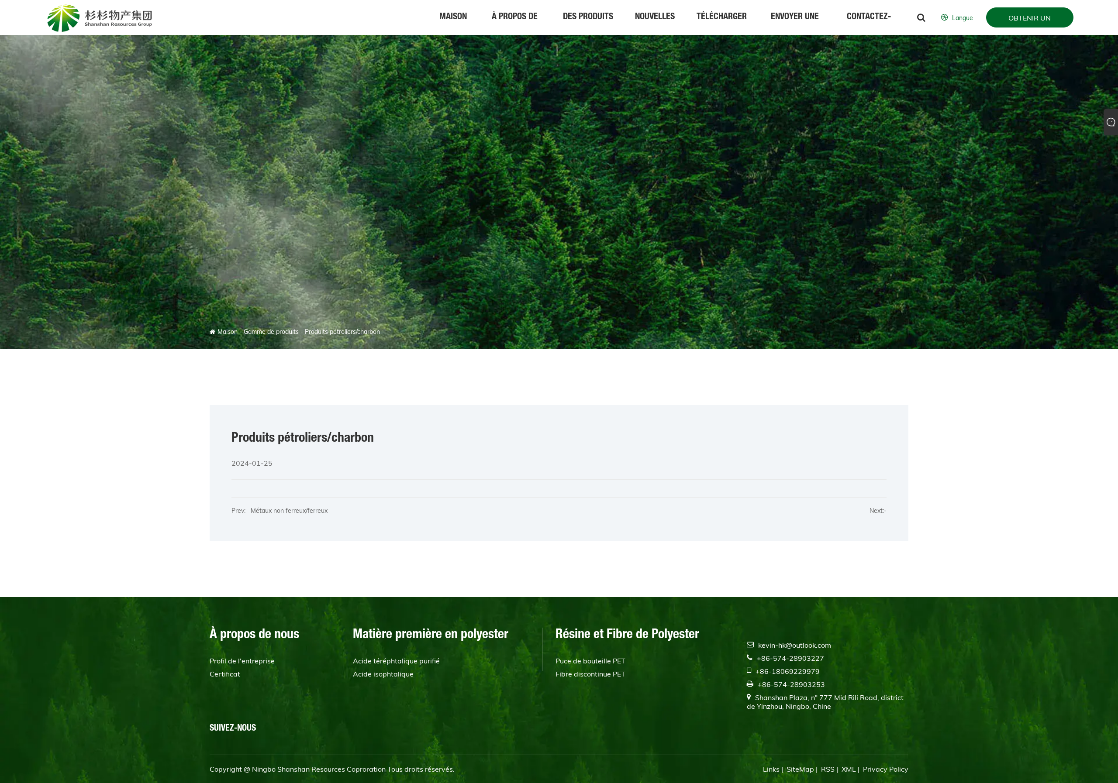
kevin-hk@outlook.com (794, 645)
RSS (828, 769)
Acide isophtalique (383, 674)
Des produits (588, 17)
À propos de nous (515, 24)
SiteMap (800, 769)
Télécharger (722, 17)
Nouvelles (655, 17)
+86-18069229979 (788, 671)
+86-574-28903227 (790, 658)
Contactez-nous (869, 24)
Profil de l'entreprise (242, 660)
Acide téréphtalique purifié (396, 660)
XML (849, 769)
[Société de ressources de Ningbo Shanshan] (99, 17)
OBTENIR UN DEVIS (1029, 20)
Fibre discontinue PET (590, 674)
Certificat (225, 674)
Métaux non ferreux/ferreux (286, 511)
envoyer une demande (795, 24)
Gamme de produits (271, 332)
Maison (453, 17)
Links (771, 769)
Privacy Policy (885, 769)
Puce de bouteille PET (590, 660)
